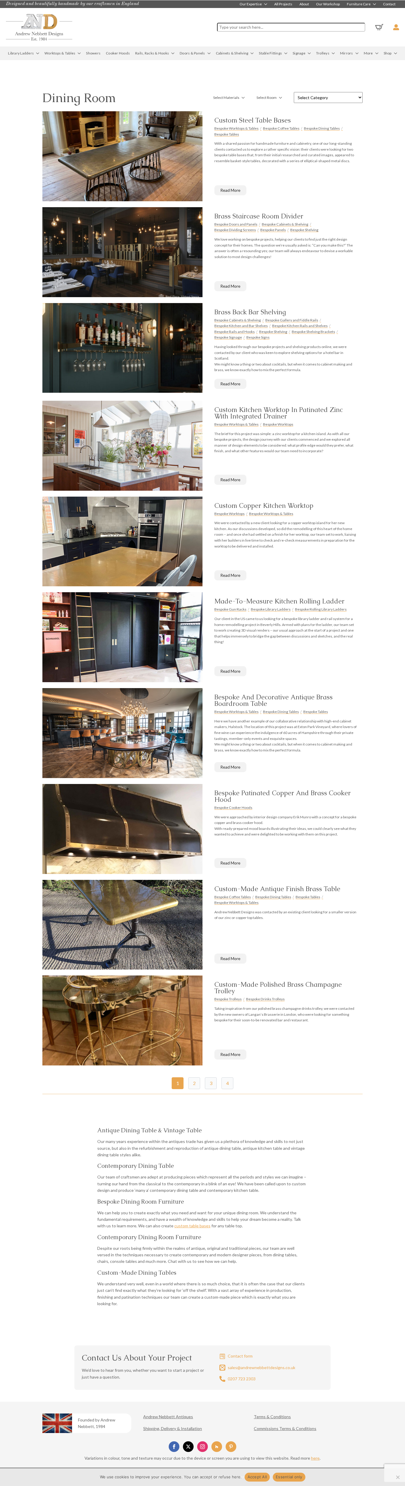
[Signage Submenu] (309, 53)
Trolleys (322, 53)
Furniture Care (359, 4)
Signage (299, 53)
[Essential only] (398, 1477)
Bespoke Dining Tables (322, 128)
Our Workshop (328, 4)
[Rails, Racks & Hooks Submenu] (173, 53)
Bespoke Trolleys (228, 999)
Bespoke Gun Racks (230, 609)
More (368, 53)
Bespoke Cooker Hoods (233, 807)
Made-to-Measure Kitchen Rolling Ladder (279, 601)
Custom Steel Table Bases (252, 120)
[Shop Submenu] (396, 53)
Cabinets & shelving (232, 53)
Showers (93, 53)
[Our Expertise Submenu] (266, 4)
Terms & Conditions (272, 1416)
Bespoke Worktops (278, 424)
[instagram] (202, 1446)
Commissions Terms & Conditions (285, 1428)
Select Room (266, 97)
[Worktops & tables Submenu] (79, 53)
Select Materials (226, 97)
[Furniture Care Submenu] (375, 4)
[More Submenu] (377, 53)
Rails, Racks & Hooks (152, 53)
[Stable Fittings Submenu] (286, 53)
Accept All (257, 1476)
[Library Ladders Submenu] (38, 53)
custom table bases (192, 1225)
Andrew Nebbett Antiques (168, 1416)
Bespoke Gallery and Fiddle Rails (291, 320)
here (315, 1458)
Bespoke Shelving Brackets (313, 331)
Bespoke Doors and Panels (235, 224)
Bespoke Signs (258, 337)
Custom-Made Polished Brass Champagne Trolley (278, 987)
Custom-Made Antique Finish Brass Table (277, 889)
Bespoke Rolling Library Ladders (321, 609)
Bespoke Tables (226, 134)
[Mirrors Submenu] (357, 53)
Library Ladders (21, 53)
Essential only (289, 1476)
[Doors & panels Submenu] (209, 53)
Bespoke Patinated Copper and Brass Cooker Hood (282, 796)
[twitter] (188, 1446)
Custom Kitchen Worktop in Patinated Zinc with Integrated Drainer (278, 413)
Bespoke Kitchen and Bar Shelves (241, 325)
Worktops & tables (59, 53)
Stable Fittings (270, 53)
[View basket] (379, 27)
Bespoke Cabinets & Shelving (285, 224)
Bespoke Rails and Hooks (234, 331)
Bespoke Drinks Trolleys (265, 999)
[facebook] (174, 1446)
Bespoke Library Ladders (271, 609)
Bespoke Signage (228, 337)
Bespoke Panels (273, 230)
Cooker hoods (118, 53)
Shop (388, 53)
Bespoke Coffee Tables (281, 128)
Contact (389, 4)
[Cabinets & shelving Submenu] (252, 53)
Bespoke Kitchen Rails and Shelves (300, 325)
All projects (283, 4)
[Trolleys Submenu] (333, 53)
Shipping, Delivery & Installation (172, 1428)
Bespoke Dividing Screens (235, 230)
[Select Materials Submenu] (245, 97)
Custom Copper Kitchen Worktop (263, 506)
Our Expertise (251, 4)
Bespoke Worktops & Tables (236, 128)
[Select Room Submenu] (282, 97)
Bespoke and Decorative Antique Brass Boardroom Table (273, 700)
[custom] (216, 1446)
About (304, 4)
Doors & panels (192, 53)
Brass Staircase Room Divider (258, 216)
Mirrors (346, 53)
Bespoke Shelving (304, 230)
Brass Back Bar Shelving (250, 312)
